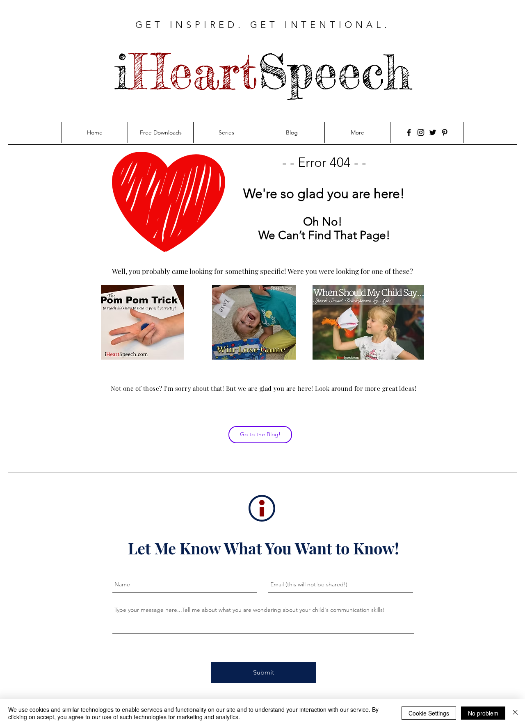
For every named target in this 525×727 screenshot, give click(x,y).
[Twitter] (432, 132)
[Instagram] (420, 132)
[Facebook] (408, 132)
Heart (194, 72)
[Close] (515, 713)
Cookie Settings (429, 713)
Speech (335, 72)
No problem (483, 713)
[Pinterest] (444, 132)
